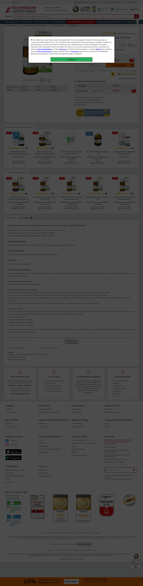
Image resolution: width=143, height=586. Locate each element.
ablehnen (98, 49)
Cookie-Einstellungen (44, 51)
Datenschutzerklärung (44, 49)
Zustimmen (75, 51)
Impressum (63, 49)
